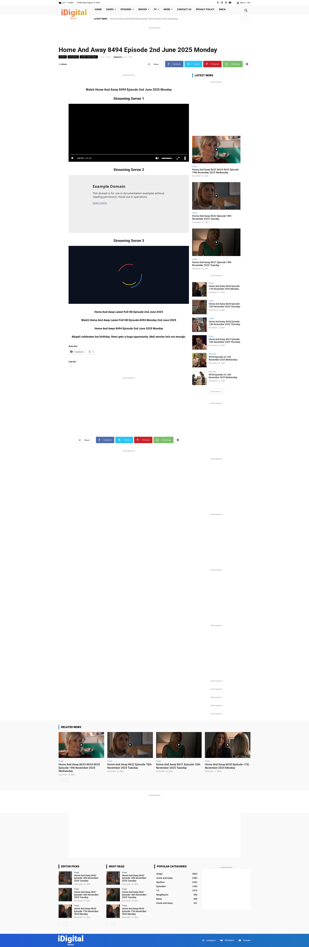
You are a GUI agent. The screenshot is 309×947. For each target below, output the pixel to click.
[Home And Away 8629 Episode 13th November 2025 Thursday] (199, 307)
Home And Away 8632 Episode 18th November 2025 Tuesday (211, 217)
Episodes (73, 57)
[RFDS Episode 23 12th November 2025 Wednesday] (199, 378)
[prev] (243, 19)
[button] (245, 10)
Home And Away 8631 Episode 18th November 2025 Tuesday (211, 264)
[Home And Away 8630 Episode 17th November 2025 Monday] (199, 289)
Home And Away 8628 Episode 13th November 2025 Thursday (224, 323)
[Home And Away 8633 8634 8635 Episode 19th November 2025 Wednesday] (216, 149)
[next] (248, 19)
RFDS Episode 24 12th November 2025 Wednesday (223, 358)
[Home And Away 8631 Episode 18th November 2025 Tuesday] (216, 242)
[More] (247, 64)
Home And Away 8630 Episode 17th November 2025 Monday (224, 287)
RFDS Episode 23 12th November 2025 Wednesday (223, 376)
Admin (64, 64)
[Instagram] (222, 3)
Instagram (211, 940)
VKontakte (229, 940)
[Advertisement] (154, 36)
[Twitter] (226, 3)
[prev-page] (61, 780)
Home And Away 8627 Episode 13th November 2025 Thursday (224, 340)
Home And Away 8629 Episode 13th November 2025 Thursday (224, 305)
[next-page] (66, 780)
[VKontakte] (221, 940)
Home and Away (89, 57)
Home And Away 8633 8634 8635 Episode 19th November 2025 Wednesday (144, 19)
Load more (215, 391)
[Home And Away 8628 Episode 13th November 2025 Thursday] (199, 324)
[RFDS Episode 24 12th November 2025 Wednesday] (199, 360)
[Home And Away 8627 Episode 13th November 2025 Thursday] (199, 342)
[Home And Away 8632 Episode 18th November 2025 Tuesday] (216, 196)
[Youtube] (230, 3)
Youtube (246, 940)
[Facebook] (218, 3)
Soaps (63, 57)
